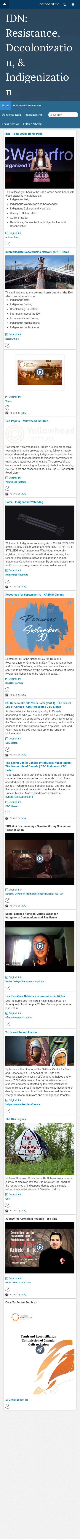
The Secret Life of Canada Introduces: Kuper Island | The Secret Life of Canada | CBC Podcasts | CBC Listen (38, 766)
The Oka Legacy (15, 1119)
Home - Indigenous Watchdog (24, 502)
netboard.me (49, 4)
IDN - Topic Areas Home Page (23, 133)
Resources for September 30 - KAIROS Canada (34, 594)
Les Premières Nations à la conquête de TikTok (35, 996)
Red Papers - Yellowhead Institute (26, 421)
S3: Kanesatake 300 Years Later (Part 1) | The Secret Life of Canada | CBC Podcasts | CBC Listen (38, 704)
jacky (23, 412)
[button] (64, 4)
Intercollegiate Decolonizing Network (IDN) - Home (37, 252)
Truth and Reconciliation (21, 1032)
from (16, 1399)
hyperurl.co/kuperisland (19, 796)
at (34, 893)
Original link (15, 233)
